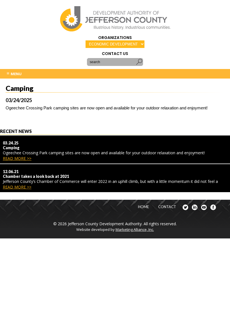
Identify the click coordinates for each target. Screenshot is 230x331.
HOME (143, 207)
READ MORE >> (17, 158)
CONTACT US (115, 53)
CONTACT (167, 207)
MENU (16, 73)
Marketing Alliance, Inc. (135, 229)
